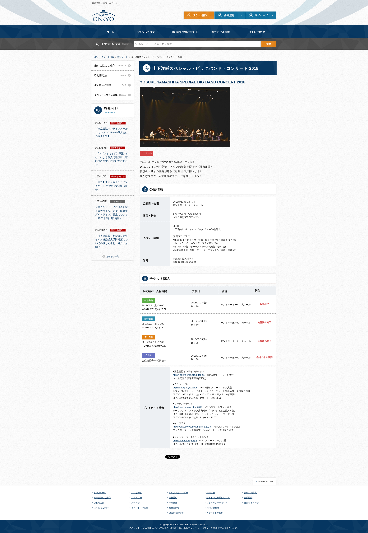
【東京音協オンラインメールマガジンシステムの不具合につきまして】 (111, 132)
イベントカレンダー (178, 492)
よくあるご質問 (101, 508)
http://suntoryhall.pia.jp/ (185, 440)
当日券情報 (174, 508)
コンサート (136, 492)
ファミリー (136, 497)
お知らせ (210, 492)
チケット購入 (250, 492)
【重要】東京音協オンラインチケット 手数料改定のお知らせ (111, 186)
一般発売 (173, 503)
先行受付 (173, 497)
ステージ (135, 503)
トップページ (100, 492)
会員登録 (248, 497)
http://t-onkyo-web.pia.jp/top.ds (189, 375)
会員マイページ (251, 503)
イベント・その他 (139, 508)
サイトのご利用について (218, 497)
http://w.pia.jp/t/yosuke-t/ (185, 387)
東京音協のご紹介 (102, 497)
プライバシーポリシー (217, 503)
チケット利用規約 (214, 513)
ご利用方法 (99, 503)
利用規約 (217, 528)
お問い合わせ (212, 508)
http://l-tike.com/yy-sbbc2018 (187, 407)
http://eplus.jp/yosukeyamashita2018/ (192, 426)
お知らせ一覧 (112, 256)
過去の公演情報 (176, 513)
